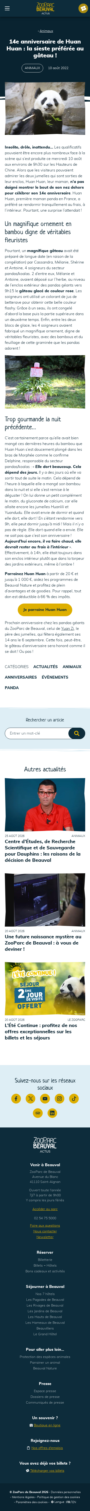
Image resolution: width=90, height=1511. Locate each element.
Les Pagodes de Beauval (45, 1300)
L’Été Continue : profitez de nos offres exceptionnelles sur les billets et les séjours (41, 1031)
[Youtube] (45, 1098)
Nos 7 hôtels (45, 1294)
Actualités (45, 667)
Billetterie (45, 1260)
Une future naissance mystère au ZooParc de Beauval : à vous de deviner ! (43, 943)
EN (74, 1502)
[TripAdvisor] (37, 1113)
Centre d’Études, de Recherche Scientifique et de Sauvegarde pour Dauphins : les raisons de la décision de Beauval (43, 851)
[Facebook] (16, 1098)
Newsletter (45, 1237)
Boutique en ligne (47, 1425)
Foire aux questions (45, 1225)
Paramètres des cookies (32, 1502)
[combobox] (45, 733)
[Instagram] (59, 1098)
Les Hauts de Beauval (45, 1317)
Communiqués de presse (45, 1402)
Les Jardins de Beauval (45, 1311)
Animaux (46, 31)
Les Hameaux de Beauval (45, 1322)
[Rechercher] (76, 733)
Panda (12, 688)
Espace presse (45, 1391)
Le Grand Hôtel (45, 1334)
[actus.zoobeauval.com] (45, 8)
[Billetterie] (83, 8)
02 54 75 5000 (45, 1218)
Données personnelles (66, 1492)
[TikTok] (74, 1098)
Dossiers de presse (45, 1397)
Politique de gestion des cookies (58, 1497)
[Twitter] (30, 1098)
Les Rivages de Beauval (45, 1305)
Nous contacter (45, 1231)
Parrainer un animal (45, 1362)
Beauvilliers (45, 1328)
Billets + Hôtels (45, 1265)
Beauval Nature (45, 1368)
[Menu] (7, 8)
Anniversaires (21, 677)
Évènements (55, 677)
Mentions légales (23, 1497)
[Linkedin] (52, 1113)
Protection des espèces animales (45, 1357)
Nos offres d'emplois (47, 1448)
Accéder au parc (45, 1209)
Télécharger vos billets (47, 1471)
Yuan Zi (67, 629)
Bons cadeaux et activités (45, 1271)
